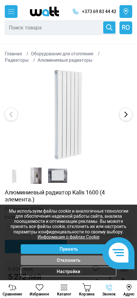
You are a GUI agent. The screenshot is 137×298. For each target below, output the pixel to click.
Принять (69, 249)
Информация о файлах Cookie (68, 236)
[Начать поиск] (109, 27)
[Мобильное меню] (11, 11)
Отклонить (68, 260)
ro (126, 27)
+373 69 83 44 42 (99, 11)
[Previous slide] (11, 114)
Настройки (68, 271)
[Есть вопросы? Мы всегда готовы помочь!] (118, 253)
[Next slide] (125, 114)
